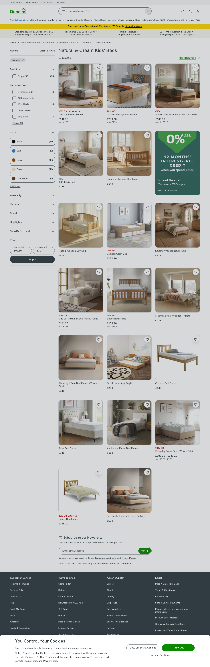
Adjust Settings (160, 655)
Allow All (178, 647)
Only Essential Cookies (143, 647)
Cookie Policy (31, 661)
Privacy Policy (50, 661)
